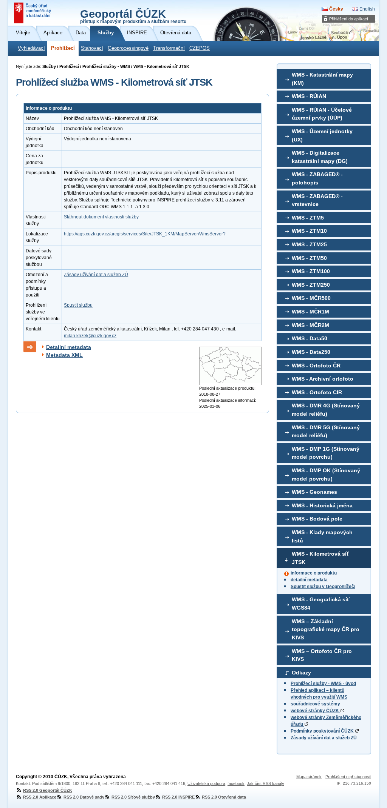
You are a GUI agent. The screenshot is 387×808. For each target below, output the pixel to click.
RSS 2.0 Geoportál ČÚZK (47, 790)
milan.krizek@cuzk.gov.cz (90, 335)
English (367, 9)
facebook (236, 783)
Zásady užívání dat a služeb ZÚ (324, 737)
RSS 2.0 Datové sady (83, 797)
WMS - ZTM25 (309, 244)
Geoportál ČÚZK (133, 16)
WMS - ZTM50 (309, 258)
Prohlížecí (63, 48)
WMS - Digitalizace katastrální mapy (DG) (320, 157)
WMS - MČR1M (310, 312)
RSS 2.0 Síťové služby (133, 797)
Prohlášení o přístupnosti (348, 776)
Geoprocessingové (128, 48)
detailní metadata (309, 579)
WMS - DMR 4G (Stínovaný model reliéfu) (326, 409)
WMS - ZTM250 (311, 285)
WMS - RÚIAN (309, 96)
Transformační (169, 48)
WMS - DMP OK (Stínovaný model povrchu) (326, 474)
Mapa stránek (309, 776)
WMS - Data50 (309, 338)
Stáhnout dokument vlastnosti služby (101, 217)
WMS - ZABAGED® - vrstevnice (317, 200)
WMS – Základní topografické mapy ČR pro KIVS (325, 629)
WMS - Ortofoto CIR (317, 392)
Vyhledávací (31, 48)
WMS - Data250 (311, 352)
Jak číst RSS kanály (265, 783)
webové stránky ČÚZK (315, 710)
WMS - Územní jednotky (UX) (322, 135)
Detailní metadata (68, 347)
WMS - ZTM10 (309, 231)
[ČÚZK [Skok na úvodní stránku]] (33, 13)
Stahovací (92, 48)
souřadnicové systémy (315, 704)
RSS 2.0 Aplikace (39, 797)
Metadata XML (64, 355)
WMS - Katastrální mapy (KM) (322, 79)
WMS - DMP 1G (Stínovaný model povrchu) (325, 453)
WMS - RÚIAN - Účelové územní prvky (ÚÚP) (322, 114)
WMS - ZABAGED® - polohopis (317, 178)
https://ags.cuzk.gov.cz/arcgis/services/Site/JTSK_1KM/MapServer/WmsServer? (145, 234)
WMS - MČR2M (310, 325)
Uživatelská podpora (206, 783)
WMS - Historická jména (322, 505)
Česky (336, 9)
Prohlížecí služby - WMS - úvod (323, 683)
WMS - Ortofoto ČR (316, 366)
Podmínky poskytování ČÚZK (323, 731)
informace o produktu (314, 573)
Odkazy (301, 673)
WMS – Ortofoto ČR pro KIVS (322, 655)
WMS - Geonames (314, 492)
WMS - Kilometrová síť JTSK (320, 558)
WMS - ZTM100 (311, 271)
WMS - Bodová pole (317, 519)
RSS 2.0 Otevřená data (224, 797)
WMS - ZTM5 (308, 218)
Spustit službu (78, 305)
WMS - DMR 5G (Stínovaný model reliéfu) (326, 431)
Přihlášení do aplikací (348, 19)
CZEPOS (199, 48)
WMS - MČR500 (311, 298)
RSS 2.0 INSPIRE (178, 797)
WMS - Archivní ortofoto (322, 379)
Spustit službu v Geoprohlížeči (323, 586)
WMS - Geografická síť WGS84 (321, 603)
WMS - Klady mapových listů (322, 536)
